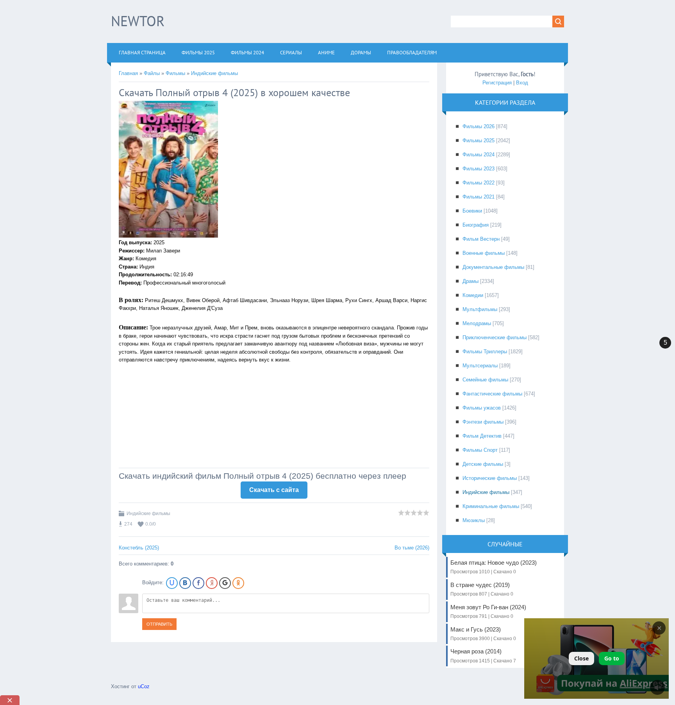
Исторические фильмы (489, 478)
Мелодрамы (476, 323)
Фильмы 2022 (478, 183)
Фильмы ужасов (481, 408)
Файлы (152, 73)
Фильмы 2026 (478, 126)
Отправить (159, 624)
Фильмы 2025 (478, 140)
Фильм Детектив (482, 436)
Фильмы (175, 73)
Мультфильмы (479, 309)
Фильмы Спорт (480, 450)
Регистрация (497, 83)
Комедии (472, 295)
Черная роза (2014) (483, 655)
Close (581, 658)
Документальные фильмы (493, 267)
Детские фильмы (482, 464)
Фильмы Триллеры (484, 351)
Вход (522, 83)
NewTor (137, 21)
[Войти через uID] (172, 583)
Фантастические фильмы (492, 394)
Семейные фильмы (485, 380)
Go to (611, 658)
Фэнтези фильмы (483, 422)
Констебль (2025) (139, 548)
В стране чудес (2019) (481, 589)
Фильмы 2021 (478, 197)
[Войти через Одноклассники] (238, 583)
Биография (475, 225)
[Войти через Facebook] (198, 583)
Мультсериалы (480, 366)
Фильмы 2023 (478, 169)
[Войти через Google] (225, 583)
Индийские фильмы (214, 73)
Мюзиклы (473, 520)
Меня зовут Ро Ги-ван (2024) (488, 611)
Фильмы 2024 (478, 154)
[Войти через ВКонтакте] (185, 583)
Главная (128, 73)
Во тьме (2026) (412, 548)
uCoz (144, 686)
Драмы (470, 281)
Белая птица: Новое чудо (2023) (493, 566)
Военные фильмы (483, 253)
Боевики (472, 211)
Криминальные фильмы (490, 506)
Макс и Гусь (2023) (483, 633)
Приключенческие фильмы (494, 337)
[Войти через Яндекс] (212, 583)
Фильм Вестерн (481, 239)
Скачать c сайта (274, 490)
